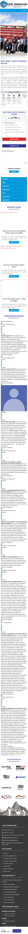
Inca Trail (7, 57)
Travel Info (5, 196)
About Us (6, 853)
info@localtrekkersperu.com (10, 838)
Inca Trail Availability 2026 (10, 856)
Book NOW (17, 931)
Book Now (14, 139)
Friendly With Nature (9, 902)
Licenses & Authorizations (10, 861)
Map (3, 182)
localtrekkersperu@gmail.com (10, 840)
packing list (6, 189)
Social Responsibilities (9, 884)
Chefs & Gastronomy (9, 897)
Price (4, 193)
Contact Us (14, 146)
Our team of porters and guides (11, 894)
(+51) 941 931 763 (8, 832)
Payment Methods (8, 863)
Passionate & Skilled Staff (10, 889)
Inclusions (5, 186)
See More (14, 171)
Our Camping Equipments (10, 892)
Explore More (14, 242)
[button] (25, 163)
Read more (18, 755)
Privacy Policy (7, 866)
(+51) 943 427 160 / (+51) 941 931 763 (13, 835)
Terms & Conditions (8, 869)
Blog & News (7, 871)
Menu (25, 10)
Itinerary (5, 179)
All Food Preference (9, 900)
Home (2, 57)
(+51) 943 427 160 (8, 830)
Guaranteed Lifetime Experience (12, 887)
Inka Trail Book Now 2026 (10, 858)
